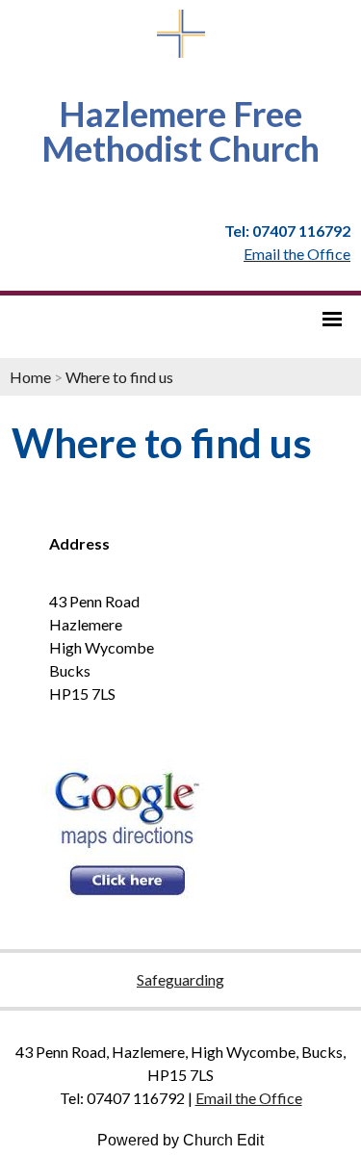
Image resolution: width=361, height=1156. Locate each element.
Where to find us (119, 377)
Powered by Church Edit (180, 1140)
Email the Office (248, 1098)
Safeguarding (180, 979)
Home (30, 377)
